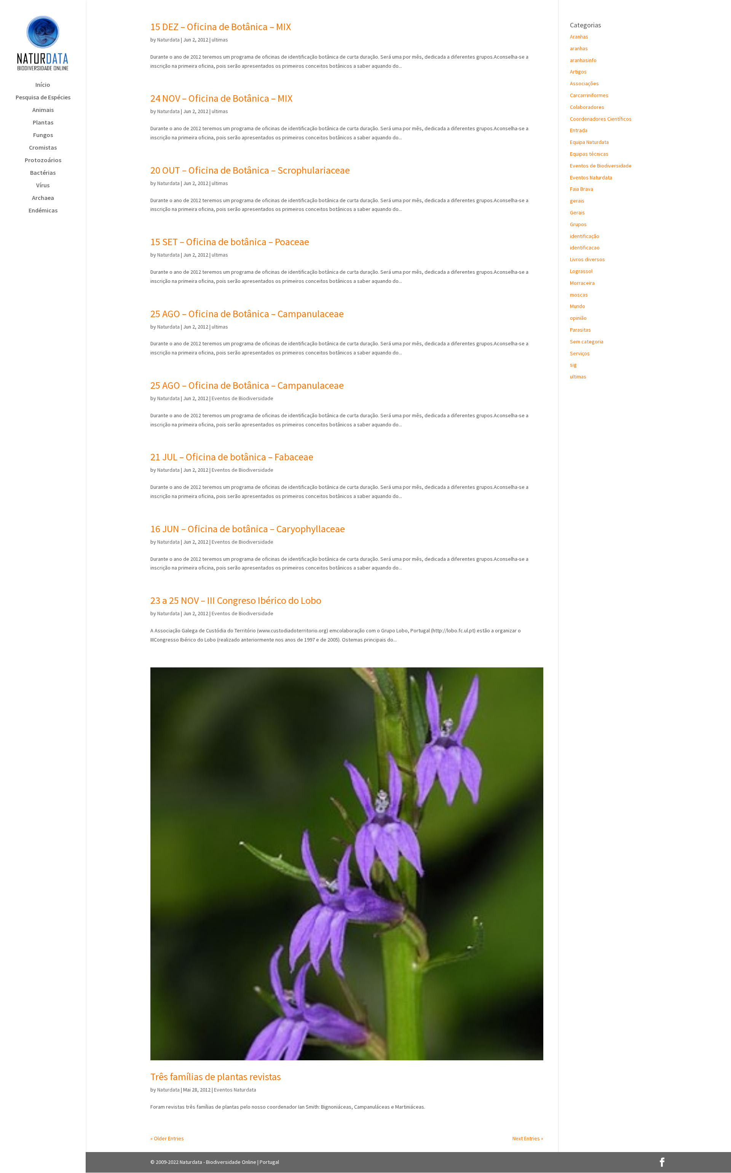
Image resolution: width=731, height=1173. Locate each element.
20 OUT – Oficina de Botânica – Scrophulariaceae (250, 170)
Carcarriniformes (589, 95)
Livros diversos (587, 259)
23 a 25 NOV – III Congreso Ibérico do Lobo (235, 600)
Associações (584, 83)
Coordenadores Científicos (601, 118)
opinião (578, 317)
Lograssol (581, 271)
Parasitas (580, 329)
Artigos (578, 71)
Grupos (578, 224)
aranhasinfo (583, 60)
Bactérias (43, 173)
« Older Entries (167, 1138)
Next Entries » (527, 1138)
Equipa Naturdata (589, 142)
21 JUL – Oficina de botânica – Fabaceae (231, 456)
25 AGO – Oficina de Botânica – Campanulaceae (247, 313)
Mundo (577, 306)
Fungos (43, 135)
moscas (579, 294)
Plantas (43, 123)
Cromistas (43, 148)
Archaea (43, 198)
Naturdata (168, 39)
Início (42, 85)
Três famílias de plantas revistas (215, 1076)
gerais (577, 200)
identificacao (585, 247)
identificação (584, 236)
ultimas (220, 39)
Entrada (578, 130)
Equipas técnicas (589, 153)
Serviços (580, 353)
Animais (43, 110)
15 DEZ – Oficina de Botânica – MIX (220, 26)
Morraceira (582, 282)
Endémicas (43, 210)
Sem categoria (586, 341)
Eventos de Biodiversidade (242, 398)
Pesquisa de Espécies (43, 97)
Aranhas (579, 36)
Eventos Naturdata (235, 1089)
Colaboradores (587, 107)
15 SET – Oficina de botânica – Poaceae (229, 241)
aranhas (579, 48)
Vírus (42, 185)
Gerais (577, 212)
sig (573, 364)
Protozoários (43, 160)
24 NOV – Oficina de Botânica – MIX (221, 98)
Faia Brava (581, 188)
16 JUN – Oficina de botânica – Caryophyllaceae (247, 528)
